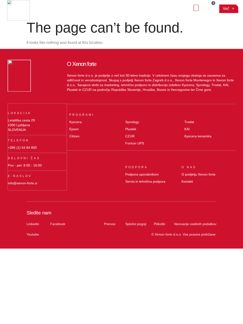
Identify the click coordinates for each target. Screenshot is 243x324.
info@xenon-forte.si (22, 183)
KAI (187, 129)
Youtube (33, 234)
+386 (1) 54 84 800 (22, 147)
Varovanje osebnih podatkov (195, 224)
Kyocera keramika (197, 136)
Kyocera (75, 122)
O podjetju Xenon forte (198, 174)
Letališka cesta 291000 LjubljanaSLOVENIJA (21, 125)
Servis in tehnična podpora (145, 181)
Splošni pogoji (135, 224)
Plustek (130, 129)
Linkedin (33, 224)
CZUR (130, 136)
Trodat (189, 122)
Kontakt (187, 181)
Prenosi (109, 224)
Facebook (57, 224)
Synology (132, 122)
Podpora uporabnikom (142, 174)
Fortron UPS (134, 143)
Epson (74, 129)
